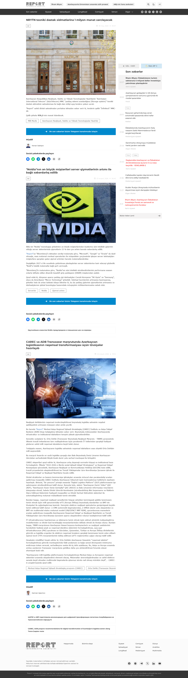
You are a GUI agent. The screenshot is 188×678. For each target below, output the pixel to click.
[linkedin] (157, 12)
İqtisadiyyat (123, 647)
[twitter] (153, 12)
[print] (54, 159)
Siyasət (121, 644)
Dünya (155, 644)
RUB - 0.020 (130, 66)
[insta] (146, 12)
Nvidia (44, 291)
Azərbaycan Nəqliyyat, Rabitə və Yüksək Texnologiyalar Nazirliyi (70, 121)
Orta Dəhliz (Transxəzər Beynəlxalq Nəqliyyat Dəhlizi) (111, 568)
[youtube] (160, 12)
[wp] (33, 159)
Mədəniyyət (140, 651)
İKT (28, 26)
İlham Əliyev (56, 4)
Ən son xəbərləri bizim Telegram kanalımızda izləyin (73, 131)
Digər (127, 12)
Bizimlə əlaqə (87, 644)
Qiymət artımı (58, 291)
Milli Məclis (32, 121)
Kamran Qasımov (38, 593)
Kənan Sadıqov (38, 146)
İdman (138, 647)
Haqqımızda (68, 644)
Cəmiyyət (139, 644)
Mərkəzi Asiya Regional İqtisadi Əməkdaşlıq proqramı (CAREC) (55, 568)
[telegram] (149, 12)
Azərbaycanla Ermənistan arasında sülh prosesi (88, 4)
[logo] (35, 4)
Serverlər (32, 291)
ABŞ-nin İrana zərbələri (123, 4)
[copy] (59, 159)
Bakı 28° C (153, 66)
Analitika (156, 647)
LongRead (123, 651)
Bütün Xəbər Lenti (127, 216)
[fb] (142, 12)
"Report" (30, 254)
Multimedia (157, 651)
